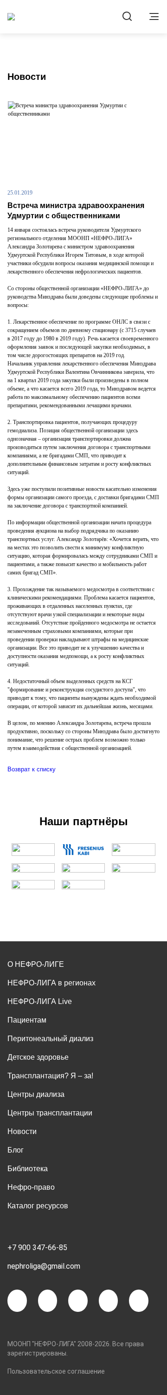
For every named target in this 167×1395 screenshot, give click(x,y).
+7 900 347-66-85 (37, 1247)
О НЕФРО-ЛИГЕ (35, 964)
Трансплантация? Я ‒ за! (50, 1076)
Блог (15, 1150)
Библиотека (27, 1169)
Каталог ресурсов (37, 1206)
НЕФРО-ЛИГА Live (39, 1001)
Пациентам (26, 1020)
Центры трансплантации (49, 1113)
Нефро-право (31, 1187)
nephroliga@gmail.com (43, 1266)
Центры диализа (35, 1094)
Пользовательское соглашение (56, 1371)
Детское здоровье (38, 1057)
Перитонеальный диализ (50, 1039)
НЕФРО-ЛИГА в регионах (51, 983)
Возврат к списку (31, 769)
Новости (22, 1131)
